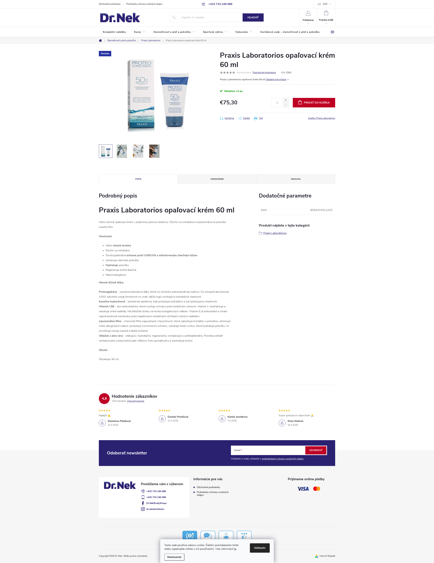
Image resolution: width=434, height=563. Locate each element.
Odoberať (316, 450)
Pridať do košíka (317, 103)
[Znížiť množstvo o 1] (286, 105)
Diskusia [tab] (296, 179)
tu (235, 549)
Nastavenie (174, 557)
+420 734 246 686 (156, 491)
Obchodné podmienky (110, 4)
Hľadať (253, 17)
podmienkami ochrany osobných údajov (283, 458)
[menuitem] (114, 32)
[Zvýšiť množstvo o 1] (286, 100)
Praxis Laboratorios (275, 233)
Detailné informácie (276, 79)
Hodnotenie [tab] (217, 179)
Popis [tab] (138, 179)
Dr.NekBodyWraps (156, 503)
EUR (325, 4)
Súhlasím (259, 548)
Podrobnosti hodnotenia (264, 72)
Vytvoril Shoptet (327, 556)
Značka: (321, 118)
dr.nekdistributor (155, 509)
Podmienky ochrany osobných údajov (144, 4)
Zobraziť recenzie (135, 401)
